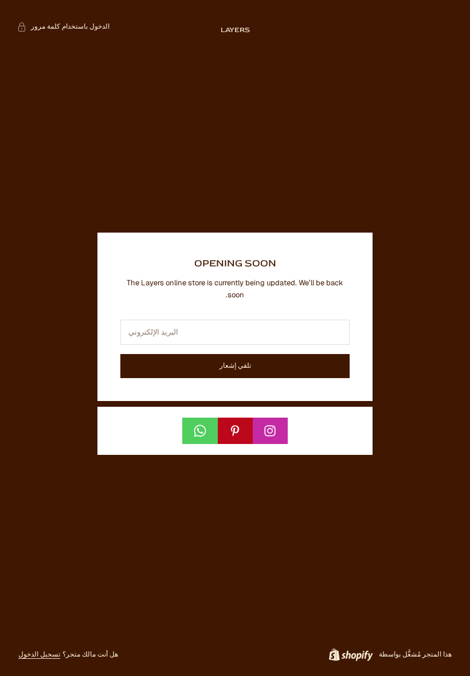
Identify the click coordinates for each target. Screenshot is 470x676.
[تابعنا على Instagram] (270, 430)
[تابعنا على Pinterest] (235, 430)
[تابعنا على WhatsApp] (200, 430)
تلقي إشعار (235, 365)
